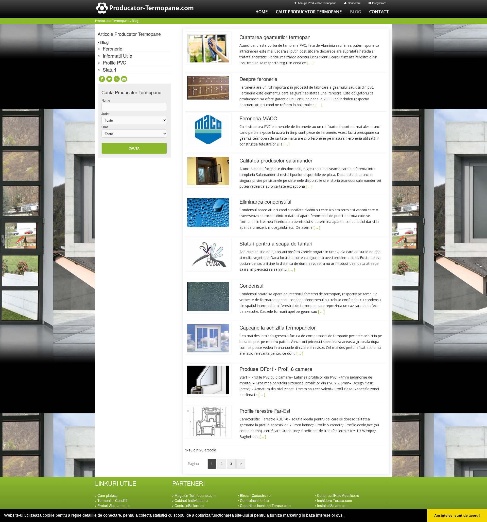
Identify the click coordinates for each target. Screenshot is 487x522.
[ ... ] (310, 62)
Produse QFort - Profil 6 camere (275, 368)
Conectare (354, 3)
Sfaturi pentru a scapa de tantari (275, 243)
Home (261, 11)
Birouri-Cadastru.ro (255, 495)
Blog (355, 11)
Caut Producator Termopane (309, 11)
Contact (379, 11)
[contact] (124, 79)
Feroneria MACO (258, 118)
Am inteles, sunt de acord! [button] (457, 515)
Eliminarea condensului (265, 201)
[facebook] (102, 79)
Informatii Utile (117, 55)
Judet (105, 113)
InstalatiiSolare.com (332, 505)
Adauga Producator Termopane (317, 3)
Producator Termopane (112, 21)
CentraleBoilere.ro (188, 505)
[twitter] (109, 79)
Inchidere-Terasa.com (334, 500)
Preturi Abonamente (113, 505)
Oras (105, 127)
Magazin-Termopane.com (194, 495)
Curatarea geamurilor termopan (274, 37)
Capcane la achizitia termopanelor (277, 327)
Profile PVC (114, 62)
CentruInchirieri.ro (254, 500)
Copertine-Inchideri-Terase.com (265, 505)
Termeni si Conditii (111, 500)
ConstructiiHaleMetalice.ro (337, 495)
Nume (105, 100)
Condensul (251, 285)
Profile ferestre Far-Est (264, 410)
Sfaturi (109, 69)
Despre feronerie (258, 79)
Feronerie (112, 48)
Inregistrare (379, 3)
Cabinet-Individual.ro (190, 500)
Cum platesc (106, 495)
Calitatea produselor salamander (275, 160)
